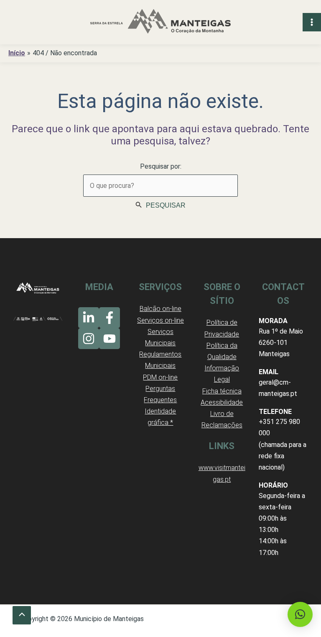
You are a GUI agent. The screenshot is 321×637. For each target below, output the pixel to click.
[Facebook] (109, 317)
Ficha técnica (222, 391)
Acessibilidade (222, 402)
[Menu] (312, 22)
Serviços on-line (160, 320)
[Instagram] (88, 338)
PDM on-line (160, 377)
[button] (300, 614)
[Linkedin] (88, 317)
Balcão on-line (160, 309)
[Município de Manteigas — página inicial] (160, 22)
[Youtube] (109, 338)
